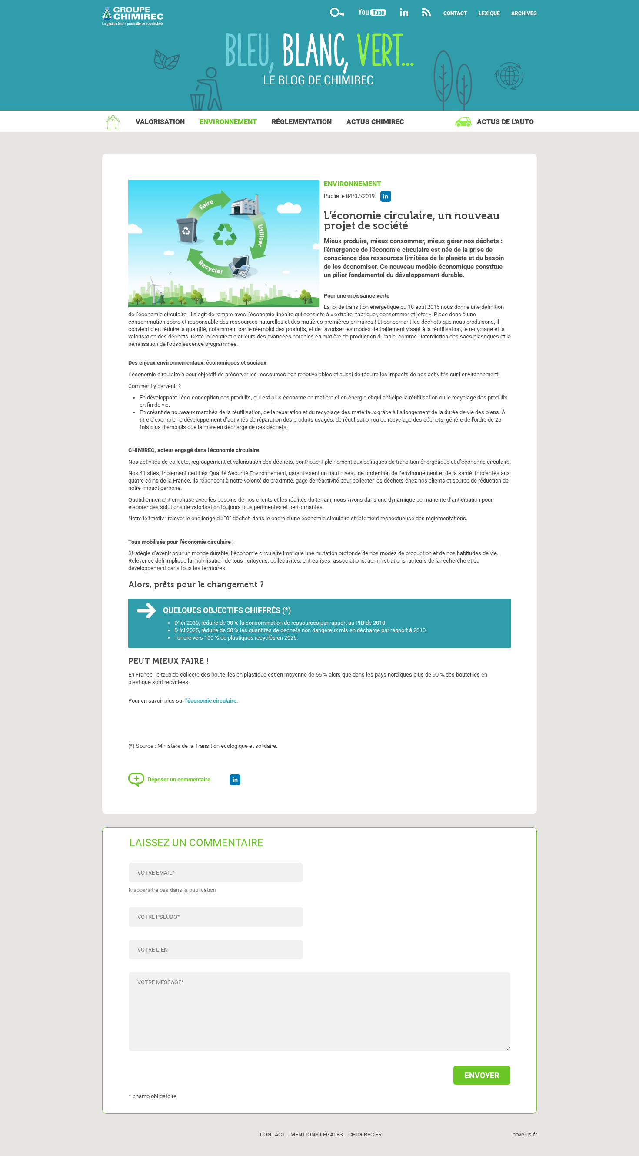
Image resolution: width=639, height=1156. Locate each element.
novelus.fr (525, 1134)
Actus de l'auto (505, 121)
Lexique (489, 13)
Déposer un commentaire (179, 779)
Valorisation (160, 121)
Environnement (228, 121)
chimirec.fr (365, 1134)
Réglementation (302, 121)
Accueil (113, 122)
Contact (455, 13)
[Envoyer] (319, 1071)
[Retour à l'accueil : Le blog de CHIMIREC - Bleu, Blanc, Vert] (320, 60)
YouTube (372, 12)
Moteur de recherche (337, 12)
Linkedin (404, 12)
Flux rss (426, 12)
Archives (524, 13)
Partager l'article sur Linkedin (385, 196)
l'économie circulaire (210, 700)
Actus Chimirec (375, 121)
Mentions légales (316, 1134)
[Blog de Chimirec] (319, 17)
